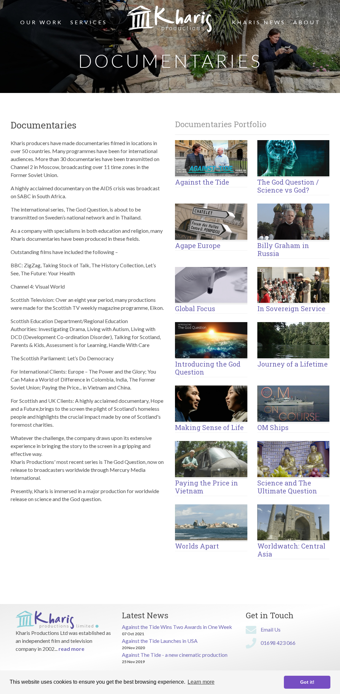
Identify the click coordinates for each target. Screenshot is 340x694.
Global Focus (195, 308)
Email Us (271, 629)
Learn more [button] (201, 682)
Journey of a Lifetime (292, 364)
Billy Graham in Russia (283, 249)
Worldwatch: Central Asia (291, 550)
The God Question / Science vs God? (288, 186)
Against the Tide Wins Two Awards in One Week (177, 627)
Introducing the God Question (207, 368)
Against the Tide (202, 182)
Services (88, 22)
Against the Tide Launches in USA (160, 641)
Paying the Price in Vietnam (206, 486)
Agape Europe (197, 245)
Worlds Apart (197, 546)
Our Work (41, 22)
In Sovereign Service (291, 308)
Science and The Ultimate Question (287, 486)
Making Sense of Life (209, 427)
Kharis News (259, 22)
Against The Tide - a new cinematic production (174, 654)
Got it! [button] (307, 682)
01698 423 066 (278, 643)
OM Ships (273, 427)
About (307, 22)
